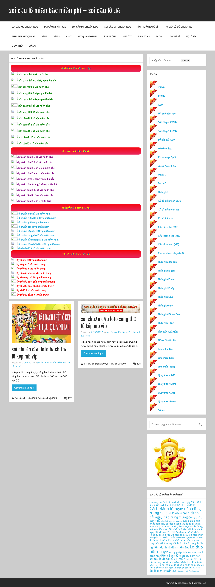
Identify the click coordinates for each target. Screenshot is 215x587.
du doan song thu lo (177, 523)
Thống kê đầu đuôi (167, 261)
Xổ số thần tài (165, 218)
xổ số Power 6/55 (167, 165)
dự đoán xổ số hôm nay (183, 540)
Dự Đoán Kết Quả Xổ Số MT (173, 528)
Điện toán (144, 36)
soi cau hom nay (191, 555)
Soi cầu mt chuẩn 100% (85, 26)
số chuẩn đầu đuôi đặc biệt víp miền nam (39, 244)
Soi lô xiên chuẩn (161, 570)
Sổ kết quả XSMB (167, 122)
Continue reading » (24, 387)
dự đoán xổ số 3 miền (160, 540)
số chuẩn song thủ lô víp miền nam (35, 235)
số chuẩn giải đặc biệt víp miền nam (36, 217)
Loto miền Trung (166, 366)
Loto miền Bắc (165, 349)
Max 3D (162, 174)
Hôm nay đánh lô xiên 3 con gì (179, 543)
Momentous (199, 582)
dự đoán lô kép (163, 534)
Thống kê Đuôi (165, 305)
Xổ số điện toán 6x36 (169, 200)
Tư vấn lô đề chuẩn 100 (178, 26)
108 (139, 363)
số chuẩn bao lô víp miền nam (33, 226)
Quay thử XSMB (166, 375)
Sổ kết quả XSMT (167, 139)
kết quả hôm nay (87, 36)
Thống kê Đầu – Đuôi (169, 314)
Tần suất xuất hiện (168, 331)
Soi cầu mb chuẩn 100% (25, 26)
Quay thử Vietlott (167, 401)
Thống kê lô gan (166, 270)
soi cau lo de (157, 558)
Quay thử (17, 45)
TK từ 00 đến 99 (167, 340)
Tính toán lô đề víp (148, 26)
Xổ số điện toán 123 (168, 209)
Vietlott (127, 36)
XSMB (44, 36)
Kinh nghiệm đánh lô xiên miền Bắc (176, 545)
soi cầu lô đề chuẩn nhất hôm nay (181, 565)
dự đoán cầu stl (165, 532)
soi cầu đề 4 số (192, 567)
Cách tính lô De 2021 (170, 504)
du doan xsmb (168, 526)
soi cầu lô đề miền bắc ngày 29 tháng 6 (177, 566)
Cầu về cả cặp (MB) (168, 244)
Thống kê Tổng (166, 322)
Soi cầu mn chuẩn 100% (118, 26)
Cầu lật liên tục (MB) (169, 235)
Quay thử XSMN (167, 383)
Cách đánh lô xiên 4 (171, 513)
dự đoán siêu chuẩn (165, 537)
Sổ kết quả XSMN (167, 131)
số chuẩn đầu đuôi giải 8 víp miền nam (38, 239)
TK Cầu (159, 36)
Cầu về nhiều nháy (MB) (171, 253)
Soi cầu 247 (191, 558)
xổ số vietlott (165, 148)
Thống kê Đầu (165, 296)
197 (69, 398)
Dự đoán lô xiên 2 (180, 534)
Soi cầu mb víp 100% (55, 26)
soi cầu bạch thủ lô (182, 562)
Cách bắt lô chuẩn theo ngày (176, 502)
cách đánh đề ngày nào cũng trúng (174, 514)
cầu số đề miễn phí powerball (171, 521)
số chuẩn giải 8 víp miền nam (33, 222)
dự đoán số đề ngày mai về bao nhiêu (189, 537)
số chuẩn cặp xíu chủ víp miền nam (36, 230)
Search (185, 60)
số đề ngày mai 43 (178, 571)
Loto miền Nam (166, 357)
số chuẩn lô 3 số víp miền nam (34, 248)
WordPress (183, 582)
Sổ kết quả (110, 36)
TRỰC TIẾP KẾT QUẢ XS (23, 36)
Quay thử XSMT (166, 392)
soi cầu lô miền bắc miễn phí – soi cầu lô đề (64, 11)
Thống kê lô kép (166, 288)
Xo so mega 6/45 (167, 157)
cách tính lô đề (188, 504)
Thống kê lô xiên (166, 279)
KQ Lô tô (191, 36)
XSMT (68, 36)
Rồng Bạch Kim (171, 555)
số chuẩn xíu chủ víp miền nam (34, 213)
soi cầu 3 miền (175, 558)
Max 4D (162, 183)
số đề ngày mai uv (192, 571)
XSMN (56, 36)
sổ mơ (32, 45)
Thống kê (175, 36)
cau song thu (156, 502)
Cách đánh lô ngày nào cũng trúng (175, 511)
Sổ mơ (161, 410)
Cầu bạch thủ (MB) (168, 227)
